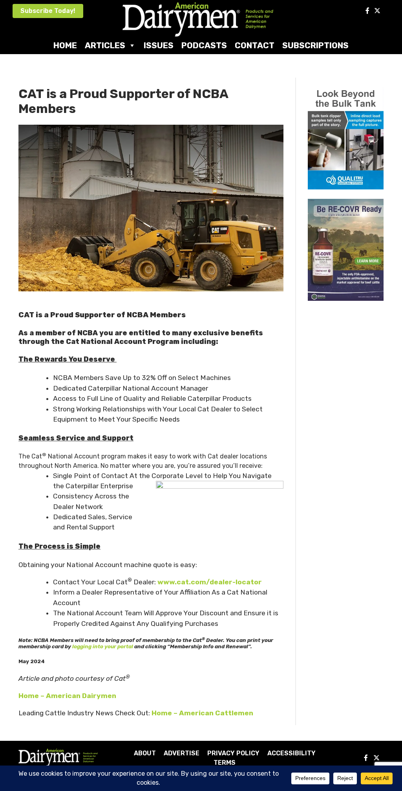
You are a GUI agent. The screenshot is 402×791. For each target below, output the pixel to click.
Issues (159, 45)
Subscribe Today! (47, 11)
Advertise (181, 753)
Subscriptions (315, 45)
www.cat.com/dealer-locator (209, 582)
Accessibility (291, 753)
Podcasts (204, 45)
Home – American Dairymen (67, 696)
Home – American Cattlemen (202, 713)
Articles (105, 45)
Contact (254, 45)
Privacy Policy (233, 753)
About (145, 753)
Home (65, 45)
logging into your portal (102, 646)
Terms (225, 762)
